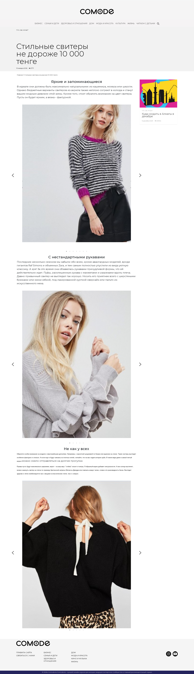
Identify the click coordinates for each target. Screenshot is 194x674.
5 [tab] (80, 251)
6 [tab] (83, 251)
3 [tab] (73, 251)
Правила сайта (24, 653)
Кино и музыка (79, 659)
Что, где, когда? (22, 30)
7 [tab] (87, 251)
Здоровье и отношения (74, 23)
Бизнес (39, 23)
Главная (20, 75)
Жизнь (131, 23)
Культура (121, 23)
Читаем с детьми (145, 23)
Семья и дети (52, 23)
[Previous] (13, 175)
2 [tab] (70, 251)
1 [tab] (66, 251)
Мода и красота (105, 23)
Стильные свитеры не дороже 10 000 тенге (40, 75)
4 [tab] (76, 251)
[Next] (140, 175)
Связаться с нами (25, 656)
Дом (91, 23)
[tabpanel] (76, 173)
